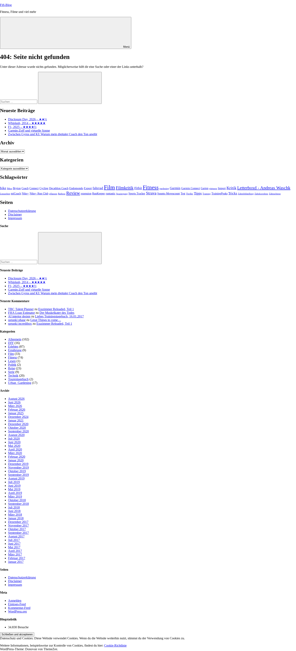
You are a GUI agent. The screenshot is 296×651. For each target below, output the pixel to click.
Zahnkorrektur (261, 194)
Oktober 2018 (17, 500)
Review (73, 193)
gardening (164, 188)
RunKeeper (98, 193)
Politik (12, 364)
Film (109, 187)
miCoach (16, 193)
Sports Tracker (136, 193)
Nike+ (25, 193)
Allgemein (14, 339)
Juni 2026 (14, 402)
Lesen (12, 361)
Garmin (175, 188)
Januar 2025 (16, 413)
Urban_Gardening (19, 382)
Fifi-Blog (6, 5)
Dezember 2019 (18, 464)
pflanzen (53, 194)
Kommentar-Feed (19, 608)
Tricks (232, 193)
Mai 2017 (14, 547)
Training (207, 194)
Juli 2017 (14, 540)
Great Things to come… (45, 320)
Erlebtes (13, 346)
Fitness (151, 187)
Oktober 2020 (17, 427)
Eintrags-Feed (17, 604)
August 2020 (16, 435)
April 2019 (15, 493)
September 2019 (18, 474)
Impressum (15, 218)
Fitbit (138, 188)
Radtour (61, 194)
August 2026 (16, 398)
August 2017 (16, 536)
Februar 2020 (16, 456)
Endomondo (76, 188)
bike (3, 188)
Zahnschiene (275, 194)
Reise (11, 368)
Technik (13, 375)
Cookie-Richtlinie (115, 645)
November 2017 (18, 525)
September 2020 (18, 431)
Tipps (198, 193)
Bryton (17, 188)
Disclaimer (15, 214)
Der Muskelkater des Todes (56, 312)
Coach (25, 188)
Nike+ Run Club (39, 193)
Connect (34, 188)
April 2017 (15, 551)
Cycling (43, 188)
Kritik (231, 188)
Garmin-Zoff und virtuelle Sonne (29, 130)
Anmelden (14, 600)
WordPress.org (17, 611)
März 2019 (15, 496)
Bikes (9, 188)
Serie (11, 372)
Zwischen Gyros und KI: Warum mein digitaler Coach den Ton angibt (52, 134)
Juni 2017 (14, 543)
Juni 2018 (14, 511)
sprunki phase (17, 320)
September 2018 (18, 503)
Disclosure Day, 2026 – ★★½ (27, 119)
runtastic (110, 193)
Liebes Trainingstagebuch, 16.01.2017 (59, 316)
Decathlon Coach (58, 188)
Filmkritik (125, 187)
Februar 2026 (16, 409)
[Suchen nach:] (19, 101)
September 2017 (18, 532)
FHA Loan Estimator (21, 312)
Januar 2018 (16, 518)
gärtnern (213, 188)
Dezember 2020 (18, 424)
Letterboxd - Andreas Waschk (263, 187)
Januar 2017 (16, 561)
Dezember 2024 (18, 416)
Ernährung (15, 350)
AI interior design (19, 316)
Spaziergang (122, 194)
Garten (204, 188)
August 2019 (16, 478)
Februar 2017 (16, 558)
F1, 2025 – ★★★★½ (22, 127)
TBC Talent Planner (21, 309)
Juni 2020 (14, 442)
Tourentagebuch (18, 379)
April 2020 (15, 449)
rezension (86, 193)
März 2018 (15, 514)
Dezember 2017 (18, 522)
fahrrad (98, 188)
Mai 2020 (14, 445)
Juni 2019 (14, 485)
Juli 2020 (14, 438)
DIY (11, 343)
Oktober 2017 (17, 529)
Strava (151, 193)
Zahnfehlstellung (246, 194)
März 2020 (15, 453)
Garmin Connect (190, 188)
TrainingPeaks (219, 193)
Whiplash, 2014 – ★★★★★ (27, 123)
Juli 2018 (14, 507)
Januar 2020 (16, 460)
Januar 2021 (16, 420)
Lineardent (5, 194)
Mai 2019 (14, 489)
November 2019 (18, 467)
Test (183, 193)
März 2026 (15, 406)
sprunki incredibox (20, 323)
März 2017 (15, 554)
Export (88, 188)
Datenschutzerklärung (22, 211)
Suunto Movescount (168, 193)
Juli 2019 (14, 482)
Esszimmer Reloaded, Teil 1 (56, 309)
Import (222, 188)
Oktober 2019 (17, 471)
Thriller (189, 194)
